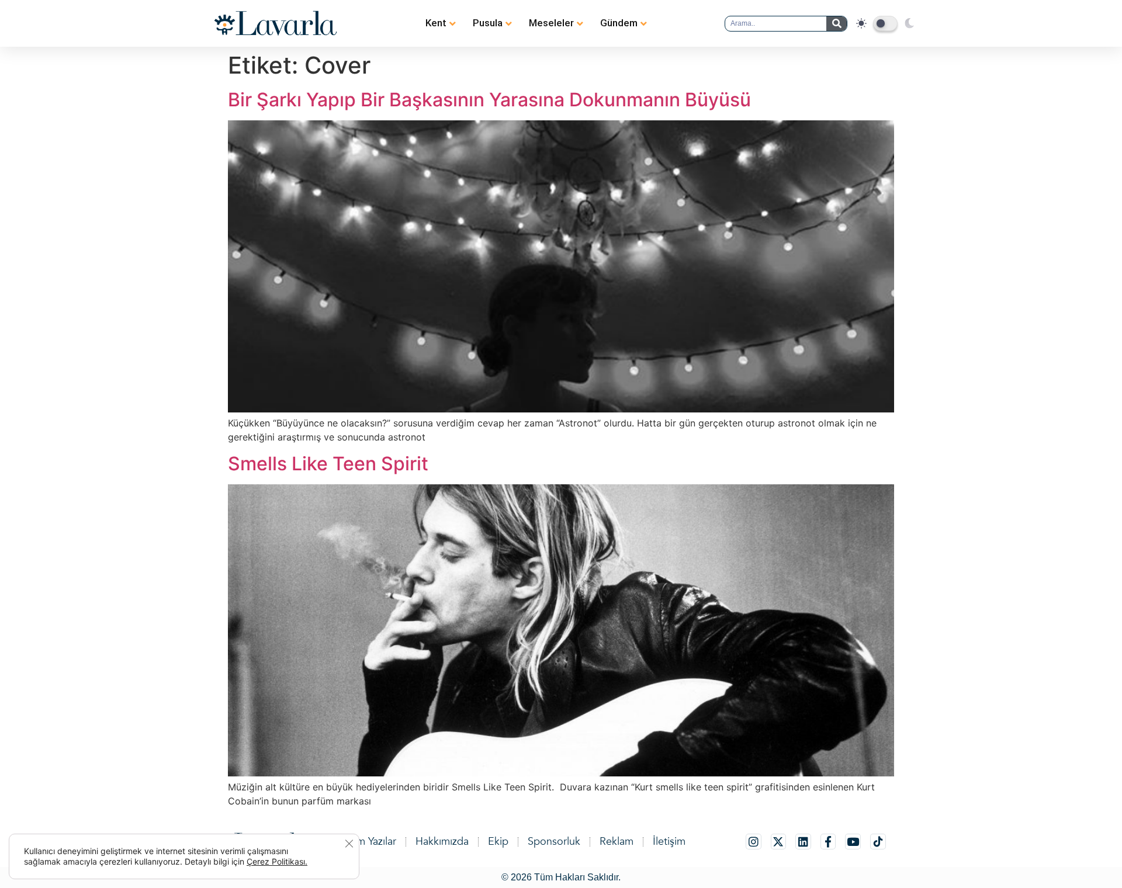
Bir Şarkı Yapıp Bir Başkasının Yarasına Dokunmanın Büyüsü (489, 99)
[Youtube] (853, 841)
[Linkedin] (803, 841)
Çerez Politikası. (277, 861)
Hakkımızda (442, 841)
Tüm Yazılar (371, 841)
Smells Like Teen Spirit (328, 463)
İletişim (669, 841)
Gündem (619, 23)
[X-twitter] (779, 841)
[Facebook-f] (828, 841)
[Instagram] (753, 841)
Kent (435, 23)
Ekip (498, 841)
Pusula (488, 23)
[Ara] (836, 23)
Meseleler (551, 23)
